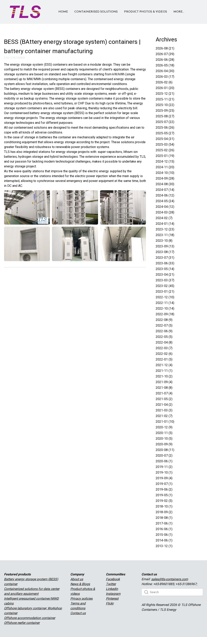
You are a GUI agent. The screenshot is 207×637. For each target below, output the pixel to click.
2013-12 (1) (164, 546)
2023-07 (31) (165, 258)
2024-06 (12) (165, 195)
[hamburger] (46, 9)
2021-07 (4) (164, 393)
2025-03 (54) (165, 144)
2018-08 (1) (164, 518)
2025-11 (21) (165, 99)
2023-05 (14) (165, 269)
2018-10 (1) (164, 506)
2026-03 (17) (165, 77)
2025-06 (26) (165, 127)
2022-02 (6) (164, 354)
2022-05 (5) (164, 337)
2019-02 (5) (164, 501)
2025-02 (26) (165, 150)
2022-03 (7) (164, 348)
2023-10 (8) (164, 241)
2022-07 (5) (164, 325)
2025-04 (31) (165, 139)
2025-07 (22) (165, 122)
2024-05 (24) (165, 201)
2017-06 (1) (164, 523)
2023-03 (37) (165, 280)
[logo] (25, 11)
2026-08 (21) (165, 48)
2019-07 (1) (164, 484)
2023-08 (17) (165, 252)
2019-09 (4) (164, 478)
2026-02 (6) (164, 82)
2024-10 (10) (165, 173)
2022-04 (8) (164, 342)
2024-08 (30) (165, 184)
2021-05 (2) (164, 399)
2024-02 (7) (164, 218)
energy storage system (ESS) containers (39, 64)
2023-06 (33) (165, 263)
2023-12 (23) (165, 229)
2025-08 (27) (165, 116)
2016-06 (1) (164, 529)
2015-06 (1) (164, 535)
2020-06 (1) (164, 461)
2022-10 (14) (165, 308)
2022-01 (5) (164, 359)
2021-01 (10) (165, 422)
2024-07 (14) (165, 190)
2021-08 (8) (164, 388)
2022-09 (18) (165, 314)
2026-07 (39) (165, 54)
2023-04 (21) (165, 274)
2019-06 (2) (164, 489)
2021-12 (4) (164, 365)
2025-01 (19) (165, 156)
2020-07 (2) (164, 455)
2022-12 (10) (165, 297)
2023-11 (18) (165, 235)
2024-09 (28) (165, 178)
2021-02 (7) (164, 416)
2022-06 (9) (164, 331)
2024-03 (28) (165, 212)
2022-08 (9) (164, 320)
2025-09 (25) (165, 110)
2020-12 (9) (164, 427)
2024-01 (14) (165, 224)
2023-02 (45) (165, 286)
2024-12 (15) (165, 161)
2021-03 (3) (164, 410)
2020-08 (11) (165, 450)
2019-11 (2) (164, 467)
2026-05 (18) (165, 65)
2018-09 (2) (164, 512)
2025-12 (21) (165, 94)
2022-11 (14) (165, 303)
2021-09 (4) (164, 382)
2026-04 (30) (165, 71)
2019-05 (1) (164, 495)
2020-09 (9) (164, 444)
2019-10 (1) (164, 472)
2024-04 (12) (165, 207)
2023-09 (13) (165, 246)
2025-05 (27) (165, 133)
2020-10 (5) (164, 438)
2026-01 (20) (165, 88)
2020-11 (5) (164, 433)
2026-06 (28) (165, 60)
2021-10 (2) (164, 376)
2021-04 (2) (164, 405)
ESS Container (14, 57)
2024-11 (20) (165, 167)
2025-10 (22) (165, 105)
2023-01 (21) (165, 291)
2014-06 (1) (164, 540)
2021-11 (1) (164, 371)
